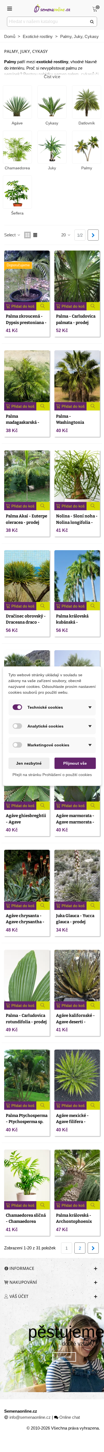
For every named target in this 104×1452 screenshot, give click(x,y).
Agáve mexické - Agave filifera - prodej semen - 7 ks (75, 1122)
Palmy (86, 168)
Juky (52, 168)
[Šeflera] (17, 192)
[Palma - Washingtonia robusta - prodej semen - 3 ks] (77, 376)
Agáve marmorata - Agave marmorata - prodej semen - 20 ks (76, 822)
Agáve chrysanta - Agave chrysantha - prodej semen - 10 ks (26, 922)
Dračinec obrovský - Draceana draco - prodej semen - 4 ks (26, 622)
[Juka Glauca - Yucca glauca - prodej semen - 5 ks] (77, 875)
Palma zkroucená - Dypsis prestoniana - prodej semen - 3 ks (26, 322)
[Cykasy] (52, 102)
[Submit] (92, 21)
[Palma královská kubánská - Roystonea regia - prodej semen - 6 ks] (77, 576)
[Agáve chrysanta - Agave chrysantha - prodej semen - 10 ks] (27, 875)
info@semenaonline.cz (30, 1417)
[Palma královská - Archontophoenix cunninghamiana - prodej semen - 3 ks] (77, 1175)
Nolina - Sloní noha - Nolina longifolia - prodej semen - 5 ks (77, 522)
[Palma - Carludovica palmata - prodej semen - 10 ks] (77, 276)
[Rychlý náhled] (43, 306)
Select (10, 235)
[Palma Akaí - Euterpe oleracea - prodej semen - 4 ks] (27, 476)
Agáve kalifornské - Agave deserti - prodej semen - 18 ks (76, 1021)
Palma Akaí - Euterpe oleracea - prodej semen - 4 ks (26, 522)
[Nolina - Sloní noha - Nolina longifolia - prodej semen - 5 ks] (77, 476)
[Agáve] (17, 102)
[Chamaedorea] (17, 147)
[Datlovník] (86, 102)
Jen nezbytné (29, 763)
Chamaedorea (17, 168)
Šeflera (17, 213)
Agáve (17, 123)
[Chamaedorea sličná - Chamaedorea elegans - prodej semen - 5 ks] (27, 1175)
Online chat (69, 1417)
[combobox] (47, 21)
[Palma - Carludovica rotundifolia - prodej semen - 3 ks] (27, 975)
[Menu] (9, 8)
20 (64, 235)
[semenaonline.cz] (52, 8)
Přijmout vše (75, 763)
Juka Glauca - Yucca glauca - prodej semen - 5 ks (75, 922)
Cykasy (51, 123)
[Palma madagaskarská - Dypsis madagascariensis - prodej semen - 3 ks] (27, 376)
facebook (64, 1357)
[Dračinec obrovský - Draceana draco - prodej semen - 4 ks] (27, 576)
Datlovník (86, 123)
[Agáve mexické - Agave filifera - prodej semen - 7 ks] (77, 1075)
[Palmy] (86, 147)
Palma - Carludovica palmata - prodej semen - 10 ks (75, 322)
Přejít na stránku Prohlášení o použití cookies (52, 774)
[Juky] (52, 147)
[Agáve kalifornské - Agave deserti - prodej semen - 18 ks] (77, 975)
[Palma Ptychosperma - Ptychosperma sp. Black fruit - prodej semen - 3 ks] (27, 1075)
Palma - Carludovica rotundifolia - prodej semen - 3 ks (26, 1021)
